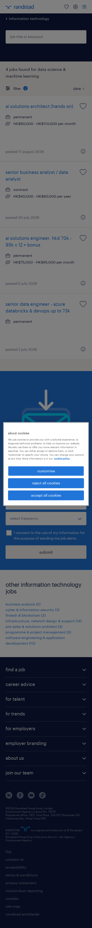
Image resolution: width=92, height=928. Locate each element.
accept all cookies (46, 495)
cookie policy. (62, 458)
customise (46, 471)
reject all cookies (46, 483)
